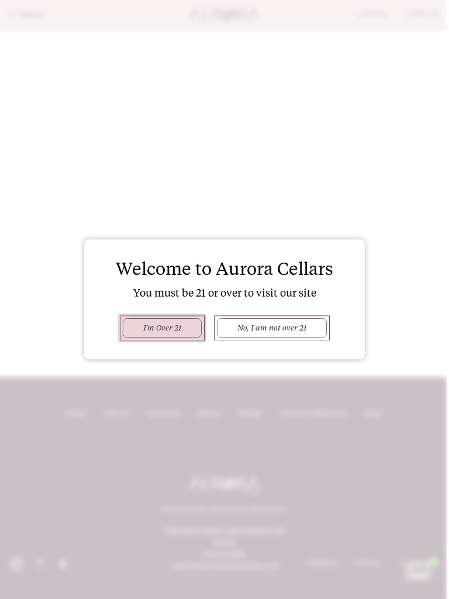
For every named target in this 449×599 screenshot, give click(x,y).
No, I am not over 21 (267, 327)
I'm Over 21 (158, 327)
